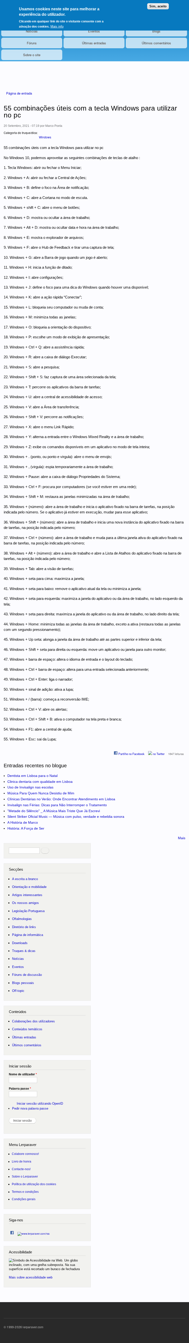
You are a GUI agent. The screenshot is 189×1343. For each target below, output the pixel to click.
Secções (16, 869)
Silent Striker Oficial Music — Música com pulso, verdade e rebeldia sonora (65, 817)
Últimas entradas (94, 43)
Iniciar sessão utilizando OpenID (40, 1103)
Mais (181, 838)
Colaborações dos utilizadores (33, 1021)
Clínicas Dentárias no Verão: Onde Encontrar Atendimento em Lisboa (61, 799)
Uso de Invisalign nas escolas (30, 787)
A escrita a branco (25, 879)
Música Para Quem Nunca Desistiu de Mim (40, 793)
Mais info (56, 26)
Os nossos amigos (25, 903)
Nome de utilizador (23, 1074)
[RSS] (33, 1232)
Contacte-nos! (21, 1169)
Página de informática (27, 935)
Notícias (32, 31)
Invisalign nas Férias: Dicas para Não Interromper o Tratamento (57, 805)
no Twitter (158, 754)
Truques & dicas (23, 951)
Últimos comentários (156, 43)
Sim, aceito (158, 6)
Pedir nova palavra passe (30, 1108)
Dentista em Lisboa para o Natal (32, 776)
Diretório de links (24, 927)
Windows (45, 137)
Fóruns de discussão (27, 975)
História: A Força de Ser (25, 828)
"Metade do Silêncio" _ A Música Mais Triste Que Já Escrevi (53, 811)
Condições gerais (23, 1199)
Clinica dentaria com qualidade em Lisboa (40, 782)
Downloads (20, 943)
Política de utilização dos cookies (34, 1184)
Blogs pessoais (23, 983)
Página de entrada (19, 93)
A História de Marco (22, 822)
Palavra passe (20, 1088)
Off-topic (18, 991)
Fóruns (32, 43)
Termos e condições (25, 1191)
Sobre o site (31, 54)
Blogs (156, 31)
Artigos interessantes (27, 895)
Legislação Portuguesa (28, 911)
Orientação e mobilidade (29, 887)
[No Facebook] (12, 1231)
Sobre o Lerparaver (25, 1176)
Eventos (94, 31)
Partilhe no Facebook (131, 754)
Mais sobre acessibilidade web (30, 1277)
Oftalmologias (22, 919)
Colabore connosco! (25, 1153)
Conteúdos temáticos (27, 1029)
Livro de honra (21, 1161)
